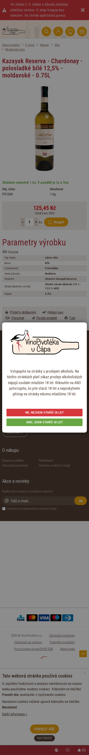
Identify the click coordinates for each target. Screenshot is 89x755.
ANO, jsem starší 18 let (44, 422)
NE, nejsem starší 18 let (44, 412)
